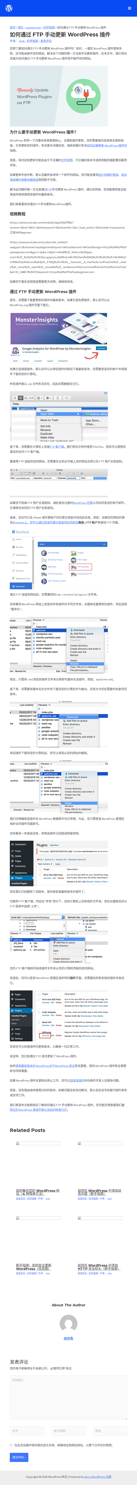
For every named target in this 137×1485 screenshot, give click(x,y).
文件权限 (67, 160)
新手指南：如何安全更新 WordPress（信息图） (33, 1267)
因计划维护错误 (108, 175)
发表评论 (46, 41)
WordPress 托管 (83, 503)
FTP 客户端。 (58, 446)
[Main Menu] (129, 8)
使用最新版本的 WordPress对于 (35, 1066)
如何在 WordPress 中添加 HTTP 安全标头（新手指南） (99, 1267)
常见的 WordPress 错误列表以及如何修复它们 (38, 1110)
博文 (21, 27)
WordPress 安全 (65, 1066)
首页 (13, 27)
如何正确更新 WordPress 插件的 (107, 145)
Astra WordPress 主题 (98, 1477)
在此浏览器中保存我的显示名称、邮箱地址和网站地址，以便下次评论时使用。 (64, 1445)
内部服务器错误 (28, 180)
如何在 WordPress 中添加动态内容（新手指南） (99, 1192)
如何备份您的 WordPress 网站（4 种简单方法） (37, 1192)
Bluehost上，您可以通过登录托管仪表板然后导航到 (45, 522)
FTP (49, 189)
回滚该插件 (77, 1080)
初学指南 (49, 27)
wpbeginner (33, 27)
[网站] (110, 1431)
